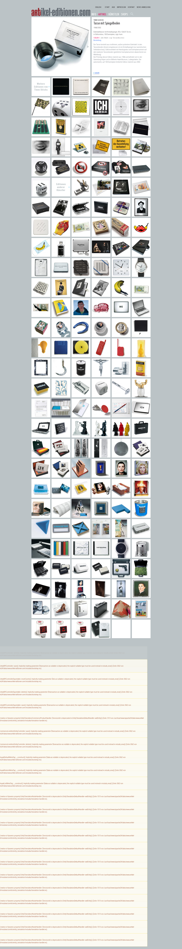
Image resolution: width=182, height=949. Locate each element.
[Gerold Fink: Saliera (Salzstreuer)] (141, 396)
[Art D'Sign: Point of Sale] (101, 416)
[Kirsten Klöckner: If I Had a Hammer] (121, 396)
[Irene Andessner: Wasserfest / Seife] (40, 496)
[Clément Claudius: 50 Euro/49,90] (141, 195)
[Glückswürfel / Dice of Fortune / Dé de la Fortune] (40, 195)
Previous (33, 46)
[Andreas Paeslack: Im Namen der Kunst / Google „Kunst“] (81, 416)
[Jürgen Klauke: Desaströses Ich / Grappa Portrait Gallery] (101, 456)
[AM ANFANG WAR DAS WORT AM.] (141, 135)
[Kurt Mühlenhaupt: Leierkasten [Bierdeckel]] (121, 215)
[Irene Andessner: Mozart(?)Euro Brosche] (121, 336)
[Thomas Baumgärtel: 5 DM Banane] (141, 296)
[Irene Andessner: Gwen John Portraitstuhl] (81, 597)
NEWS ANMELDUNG (144, 7)
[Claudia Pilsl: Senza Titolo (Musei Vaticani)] (141, 456)
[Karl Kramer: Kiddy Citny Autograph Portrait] (141, 215)
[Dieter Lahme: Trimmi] (101, 376)
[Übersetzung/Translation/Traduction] (101, 95)
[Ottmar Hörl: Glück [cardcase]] (81, 215)
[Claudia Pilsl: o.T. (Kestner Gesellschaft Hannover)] (40, 476)
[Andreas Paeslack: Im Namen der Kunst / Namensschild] (61, 537)
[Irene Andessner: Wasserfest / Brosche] (61, 496)
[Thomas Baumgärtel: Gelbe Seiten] (61, 316)
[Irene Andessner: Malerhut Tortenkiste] (141, 496)
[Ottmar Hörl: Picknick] (141, 577)
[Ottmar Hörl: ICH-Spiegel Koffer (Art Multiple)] (40, 436)
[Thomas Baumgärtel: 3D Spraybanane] (121, 296)
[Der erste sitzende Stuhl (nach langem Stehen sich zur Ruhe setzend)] (81, 135)
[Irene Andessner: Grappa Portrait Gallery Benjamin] (121, 597)
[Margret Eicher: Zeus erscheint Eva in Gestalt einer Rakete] (121, 235)
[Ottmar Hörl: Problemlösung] (40, 557)
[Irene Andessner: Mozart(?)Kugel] (101, 336)
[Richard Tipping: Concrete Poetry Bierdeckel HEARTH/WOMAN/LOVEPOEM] (40, 296)
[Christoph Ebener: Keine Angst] (81, 637)
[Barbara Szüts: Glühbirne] (40, 356)
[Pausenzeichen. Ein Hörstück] (121, 115)
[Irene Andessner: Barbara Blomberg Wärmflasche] (121, 496)
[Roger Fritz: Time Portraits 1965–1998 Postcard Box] (121, 255)
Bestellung (97, 40)
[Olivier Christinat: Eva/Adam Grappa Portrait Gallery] (81, 456)
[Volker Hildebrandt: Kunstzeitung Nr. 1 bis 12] (141, 617)
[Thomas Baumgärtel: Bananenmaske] (40, 255)
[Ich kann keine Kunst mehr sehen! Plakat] (61, 155)
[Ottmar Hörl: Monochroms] (61, 557)
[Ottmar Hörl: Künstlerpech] (141, 557)
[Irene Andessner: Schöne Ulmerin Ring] (61, 336)
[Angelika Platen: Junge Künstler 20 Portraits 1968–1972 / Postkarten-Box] (101, 296)
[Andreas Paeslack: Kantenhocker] (121, 516)
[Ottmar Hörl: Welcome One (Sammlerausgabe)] (121, 436)
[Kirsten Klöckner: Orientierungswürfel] (101, 396)
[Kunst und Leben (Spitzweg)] (101, 135)
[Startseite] (60, 12)
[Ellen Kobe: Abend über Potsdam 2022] (101, 195)
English (98, 7)
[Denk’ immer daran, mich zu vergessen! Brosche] (61, 175)
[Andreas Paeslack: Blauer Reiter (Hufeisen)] (81, 336)
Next (87, 46)
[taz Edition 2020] (141, 95)
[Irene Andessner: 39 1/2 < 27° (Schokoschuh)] (61, 617)
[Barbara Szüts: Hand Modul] (101, 356)
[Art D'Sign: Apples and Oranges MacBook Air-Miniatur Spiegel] (141, 316)
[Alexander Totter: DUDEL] (141, 376)
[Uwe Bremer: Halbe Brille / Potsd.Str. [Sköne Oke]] (121, 195)
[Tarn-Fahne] (40, 115)
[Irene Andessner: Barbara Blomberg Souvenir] (101, 496)
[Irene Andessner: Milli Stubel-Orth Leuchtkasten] (141, 476)
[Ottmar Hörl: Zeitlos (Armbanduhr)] (121, 557)
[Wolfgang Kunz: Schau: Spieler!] (61, 215)
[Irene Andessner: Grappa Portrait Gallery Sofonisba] (141, 597)
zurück (97, 73)
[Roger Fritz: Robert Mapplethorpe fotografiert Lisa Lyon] (101, 255)
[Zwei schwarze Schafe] (40, 135)
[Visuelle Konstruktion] (121, 95)
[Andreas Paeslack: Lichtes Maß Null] (101, 516)
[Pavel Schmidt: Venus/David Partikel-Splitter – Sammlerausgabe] (121, 537)
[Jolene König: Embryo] (101, 316)
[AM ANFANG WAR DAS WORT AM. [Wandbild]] (61, 95)
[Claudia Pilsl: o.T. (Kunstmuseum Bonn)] (61, 476)
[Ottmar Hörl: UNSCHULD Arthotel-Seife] (61, 577)
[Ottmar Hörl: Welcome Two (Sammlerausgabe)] (101, 436)
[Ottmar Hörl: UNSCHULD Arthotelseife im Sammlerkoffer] (40, 577)
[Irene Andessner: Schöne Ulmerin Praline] (40, 336)
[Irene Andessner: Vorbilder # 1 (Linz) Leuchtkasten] (40, 516)
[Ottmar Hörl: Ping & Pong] (81, 255)
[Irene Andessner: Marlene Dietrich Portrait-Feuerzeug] (61, 597)
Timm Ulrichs (98, 20)
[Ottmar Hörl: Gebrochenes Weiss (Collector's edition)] (81, 557)
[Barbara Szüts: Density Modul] (61, 356)
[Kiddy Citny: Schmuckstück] (101, 235)
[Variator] (81, 115)
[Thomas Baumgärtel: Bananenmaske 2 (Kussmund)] (141, 235)
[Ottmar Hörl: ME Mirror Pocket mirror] (121, 316)
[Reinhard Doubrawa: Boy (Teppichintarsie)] (81, 316)
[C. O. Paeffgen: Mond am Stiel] (61, 376)
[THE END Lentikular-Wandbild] (141, 115)
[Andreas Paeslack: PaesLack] (141, 516)
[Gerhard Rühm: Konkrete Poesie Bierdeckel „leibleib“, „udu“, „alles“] (101, 276)
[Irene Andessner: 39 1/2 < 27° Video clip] (40, 617)
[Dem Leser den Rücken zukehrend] (141, 175)
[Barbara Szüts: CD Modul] (81, 356)
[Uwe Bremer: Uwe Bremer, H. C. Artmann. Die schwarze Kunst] (40, 215)
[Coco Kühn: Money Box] (121, 376)
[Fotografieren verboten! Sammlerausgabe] (121, 175)
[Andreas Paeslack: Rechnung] (40, 416)
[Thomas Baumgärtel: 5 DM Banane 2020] (81, 235)
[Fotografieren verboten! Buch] (101, 175)
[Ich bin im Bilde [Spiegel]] (101, 115)
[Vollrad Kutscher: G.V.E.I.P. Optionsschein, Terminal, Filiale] (81, 476)
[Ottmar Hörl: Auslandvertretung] (40, 456)
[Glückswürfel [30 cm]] (61, 115)
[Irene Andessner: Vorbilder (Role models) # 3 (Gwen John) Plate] (101, 597)
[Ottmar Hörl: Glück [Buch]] (101, 215)
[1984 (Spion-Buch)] (61, 135)
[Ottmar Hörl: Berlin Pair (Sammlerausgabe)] (81, 436)
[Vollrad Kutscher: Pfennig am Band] (101, 476)
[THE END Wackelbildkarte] (40, 155)
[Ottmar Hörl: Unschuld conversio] (81, 577)
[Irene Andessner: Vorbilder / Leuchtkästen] (121, 476)
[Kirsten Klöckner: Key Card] (81, 396)
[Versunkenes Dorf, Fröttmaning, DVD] (141, 155)
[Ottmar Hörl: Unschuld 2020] (61, 255)
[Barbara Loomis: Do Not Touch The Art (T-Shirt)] (101, 637)
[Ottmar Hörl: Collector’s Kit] (141, 436)
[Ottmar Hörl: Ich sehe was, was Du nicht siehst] (61, 436)
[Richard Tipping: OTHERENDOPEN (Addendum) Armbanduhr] (141, 276)
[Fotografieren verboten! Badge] (81, 175)
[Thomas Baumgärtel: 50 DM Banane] (40, 316)
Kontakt (131, 7)
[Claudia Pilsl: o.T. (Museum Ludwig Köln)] (61, 456)
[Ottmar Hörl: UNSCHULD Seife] (101, 577)
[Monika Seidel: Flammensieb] (121, 456)
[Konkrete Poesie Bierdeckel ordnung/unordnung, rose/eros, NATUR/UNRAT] (121, 135)
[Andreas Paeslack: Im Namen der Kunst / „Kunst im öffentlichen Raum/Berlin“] (61, 416)
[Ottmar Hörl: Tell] (121, 577)
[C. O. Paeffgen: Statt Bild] (40, 376)
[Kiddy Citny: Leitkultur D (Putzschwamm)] (40, 396)
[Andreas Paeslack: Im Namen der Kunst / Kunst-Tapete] (61, 516)
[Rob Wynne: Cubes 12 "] (121, 617)
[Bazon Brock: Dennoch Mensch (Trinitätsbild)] (61, 296)
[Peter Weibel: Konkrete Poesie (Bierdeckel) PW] (40, 235)
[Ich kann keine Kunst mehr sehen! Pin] (81, 155)
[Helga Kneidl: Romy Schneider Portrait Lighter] (40, 597)
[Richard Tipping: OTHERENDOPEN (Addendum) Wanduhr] (121, 276)
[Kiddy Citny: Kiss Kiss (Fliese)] (61, 396)
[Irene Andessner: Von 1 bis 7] (81, 617)
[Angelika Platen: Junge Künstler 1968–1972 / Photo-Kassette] (81, 296)
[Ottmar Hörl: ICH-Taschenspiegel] (141, 416)
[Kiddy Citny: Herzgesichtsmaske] (61, 235)
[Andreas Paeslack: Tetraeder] (40, 537)
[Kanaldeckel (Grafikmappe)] (81, 95)
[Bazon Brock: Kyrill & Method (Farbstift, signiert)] (121, 416)
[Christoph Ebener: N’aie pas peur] (40, 637)
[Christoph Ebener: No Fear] (61, 637)
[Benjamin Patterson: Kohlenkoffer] (101, 617)
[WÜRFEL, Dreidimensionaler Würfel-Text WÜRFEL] (40, 175)
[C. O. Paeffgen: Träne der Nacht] (141, 336)
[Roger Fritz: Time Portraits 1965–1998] (141, 255)
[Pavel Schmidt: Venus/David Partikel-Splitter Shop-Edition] (101, 537)
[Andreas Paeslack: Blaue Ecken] (81, 537)
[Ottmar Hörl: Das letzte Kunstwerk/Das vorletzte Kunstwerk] (61, 276)
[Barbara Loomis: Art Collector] (81, 376)
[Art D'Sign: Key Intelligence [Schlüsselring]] (81, 195)
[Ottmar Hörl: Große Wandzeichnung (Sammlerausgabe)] (101, 557)
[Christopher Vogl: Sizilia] (141, 356)
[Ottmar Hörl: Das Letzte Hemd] (40, 276)
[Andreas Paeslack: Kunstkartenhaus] (81, 516)
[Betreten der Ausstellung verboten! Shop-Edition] (101, 155)
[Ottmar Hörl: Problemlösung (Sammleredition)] (141, 537)
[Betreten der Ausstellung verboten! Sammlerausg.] (121, 155)
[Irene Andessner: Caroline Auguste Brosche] (81, 496)
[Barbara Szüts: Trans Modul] (121, 356)
